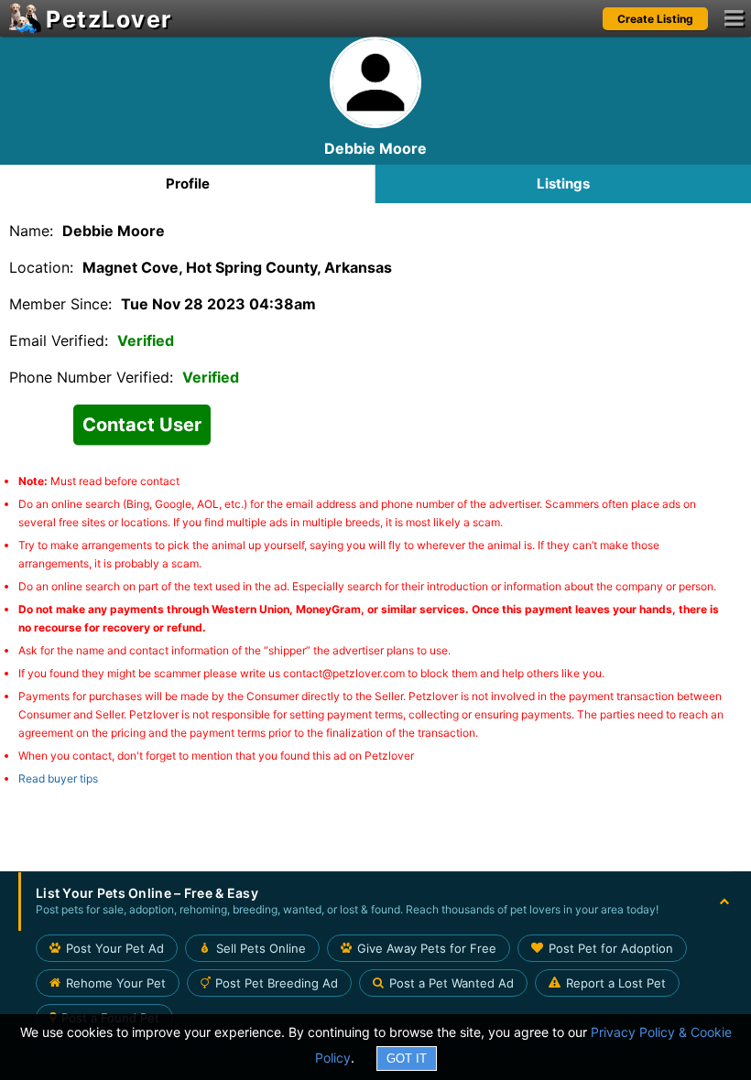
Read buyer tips (58, 778)
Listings (563, 183)
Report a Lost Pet (616, 983)
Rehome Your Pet (116, 983)
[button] (375, 901)
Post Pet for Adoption (611, 948)
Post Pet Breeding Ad (276, 983)
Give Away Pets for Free (426, 948)
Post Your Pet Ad (115, 948)
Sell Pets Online (261, 948)
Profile (188, 183)
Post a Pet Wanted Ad (451, 983)
